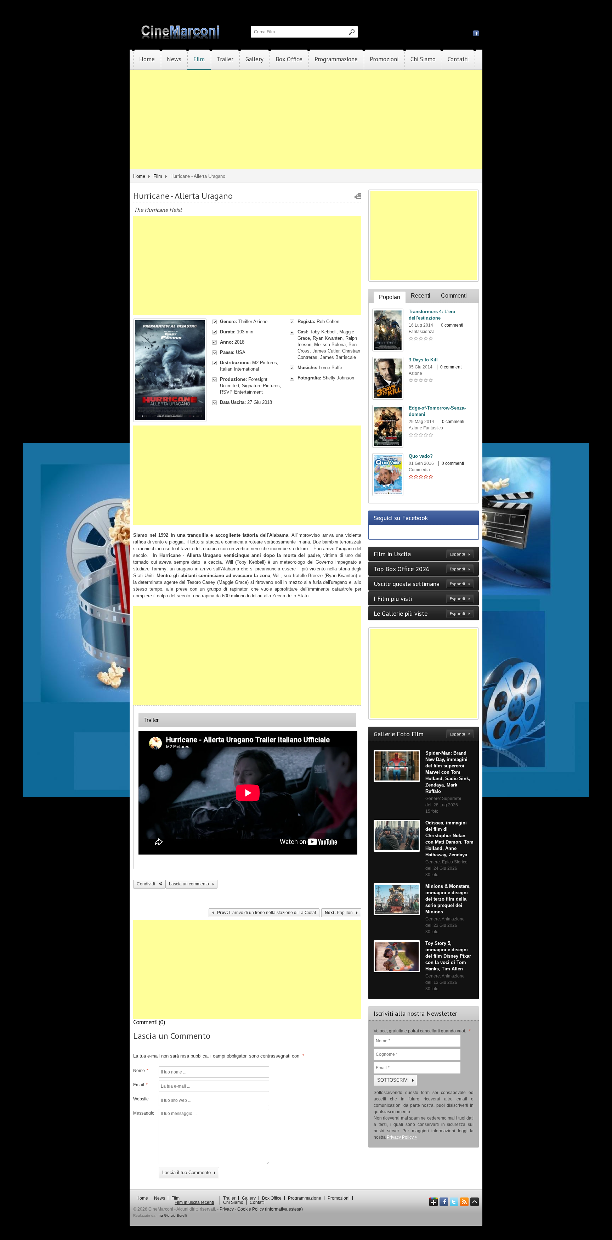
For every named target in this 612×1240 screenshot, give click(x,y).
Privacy (227, 1209)
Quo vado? (421, 456)
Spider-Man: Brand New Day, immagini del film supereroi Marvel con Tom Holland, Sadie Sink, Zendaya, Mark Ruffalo (447, 772)
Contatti (458, 59)
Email (140, 1084)
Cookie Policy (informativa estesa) (270, 1209)
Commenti (454, 296)
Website (141, 1099)
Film (199, 59)
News (174, 59)
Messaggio (143, 1113)
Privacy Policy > (402, 1137)
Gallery (254, 59)
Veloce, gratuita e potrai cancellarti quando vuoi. (422, 1030)
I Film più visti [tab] (419, 598)
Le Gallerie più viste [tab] (419, 613)
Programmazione (336, 59)
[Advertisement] (306, 119)
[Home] (181, 37)
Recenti (420, 296)
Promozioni (384, 59)
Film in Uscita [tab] (419, 554)
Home (147, 59)
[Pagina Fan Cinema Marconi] (476, 32)
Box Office (289, 59)
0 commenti (452, 325)
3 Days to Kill (423, 359)
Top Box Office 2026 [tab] (419, 569)
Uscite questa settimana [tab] (419, 584)
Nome (140, 1070)
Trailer (225, 59)
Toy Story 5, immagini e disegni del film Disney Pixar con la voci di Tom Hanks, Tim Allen (448, 956)
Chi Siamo (423, 59)
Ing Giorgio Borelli (172, 1215)
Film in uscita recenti (194, 1202)
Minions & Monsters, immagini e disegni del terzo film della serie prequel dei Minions (448, 899)
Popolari (389, 297)
